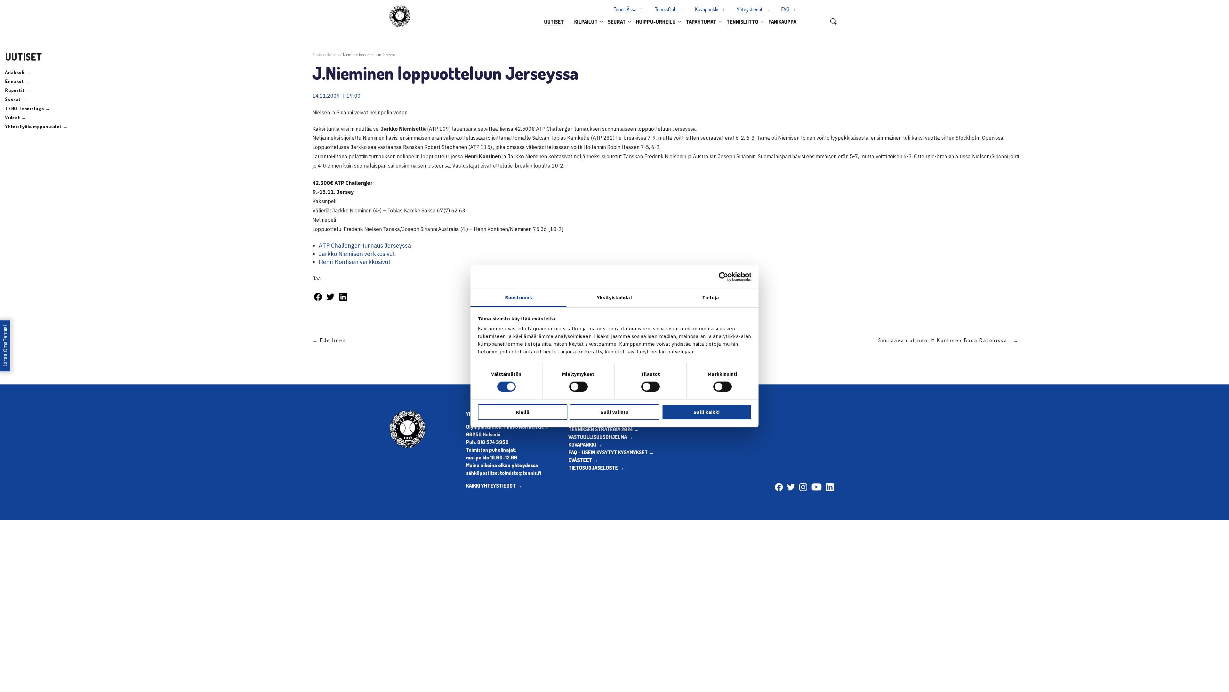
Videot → (15, 117)
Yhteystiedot (750, 9)
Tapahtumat (701, 22)
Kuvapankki (706, 9)
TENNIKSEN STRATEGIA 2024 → (603, 429)
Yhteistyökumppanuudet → (36, 126)
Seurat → (16, 99)
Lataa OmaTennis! (5, 346)
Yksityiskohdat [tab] (614, 297)
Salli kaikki (706, 412)
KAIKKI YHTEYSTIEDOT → (494, 485)
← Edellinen (329, 340)
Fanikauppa (782, 22)
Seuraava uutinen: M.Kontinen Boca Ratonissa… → (948, 340)
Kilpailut (586, 22)
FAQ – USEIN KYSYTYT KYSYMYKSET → (611, 452)
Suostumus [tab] (518, 297)
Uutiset (554, 22)
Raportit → (18, 90)
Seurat (617, 22)
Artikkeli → (18, 72)
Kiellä (522, 412)
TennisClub (666, 9)
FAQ (785, 9)
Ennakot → (17, 81)
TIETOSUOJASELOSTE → (596, 468)
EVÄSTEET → (583, 460)
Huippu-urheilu (656, 22)
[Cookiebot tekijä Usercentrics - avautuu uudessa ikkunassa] (723, 276)
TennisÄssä (625, 9)
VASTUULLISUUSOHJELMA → (600, 437)
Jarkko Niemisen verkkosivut (357, 254)
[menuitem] (554, 21)
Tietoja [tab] (710, 297)
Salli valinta (614, 412)
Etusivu (318, 54)
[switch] (578, 387)
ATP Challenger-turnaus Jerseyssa (365, 245)
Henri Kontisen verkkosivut (354, 262)
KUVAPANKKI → (585, 444)
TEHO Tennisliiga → (27, 108)
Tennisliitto (742, 22)
